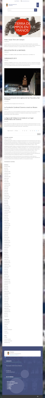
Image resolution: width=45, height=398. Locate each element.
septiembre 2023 (7, 176)
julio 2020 (6, 200)
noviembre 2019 (7, 208)
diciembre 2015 (7, 279)
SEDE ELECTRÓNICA (11, 381)
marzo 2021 (6, 193)
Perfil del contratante (8, 329)
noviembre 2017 (7, 242)
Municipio (6, 327)
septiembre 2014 (7, 293)
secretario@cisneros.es (25, 1)
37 (38, 130)
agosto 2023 (6, 178)
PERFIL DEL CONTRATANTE (12, 383)
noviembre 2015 (7, 281)
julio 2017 (6, 249)
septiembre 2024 (7, 173)
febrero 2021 (6, 195)
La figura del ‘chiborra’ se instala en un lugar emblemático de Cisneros (19, 118)
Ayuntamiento (6, 322)
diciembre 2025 (7, 166)
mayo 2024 (6, 174)
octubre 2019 (6, 210)
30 (26, 130)
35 (34, 130)
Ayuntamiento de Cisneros (13, 5)
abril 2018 (6, 235)
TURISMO (9, 387)
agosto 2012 (6, 308)
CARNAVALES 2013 (10, 58)
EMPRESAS (9, 388)
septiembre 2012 (7, 306)
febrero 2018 (6, 237)
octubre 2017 (6, 244)
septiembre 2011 (7, 311)
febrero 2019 (6, 220)
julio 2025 (6, 168)
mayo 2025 (6, 169)
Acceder (5, 337)
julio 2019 (6, 213)
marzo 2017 (6, 255)
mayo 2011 (6, 316)
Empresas (6, 324)
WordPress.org (7, 342)
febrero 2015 (6, 291)
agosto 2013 (6, 299)
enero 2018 (6, 239)
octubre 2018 (6, 227)
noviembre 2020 (7, 196)
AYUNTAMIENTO (10, 384)
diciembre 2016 (7, 261)
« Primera (16, 130)
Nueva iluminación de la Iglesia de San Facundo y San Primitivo (22, 98)
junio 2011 (6, 314)
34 (32, 130)
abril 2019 (6, 217)
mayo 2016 (6, 272)
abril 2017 (6, 254)
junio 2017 (6, 250)
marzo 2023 (6, 181)
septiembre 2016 (7, 266)
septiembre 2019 (7, 212)
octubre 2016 (6, 264)
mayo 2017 (6, 252)
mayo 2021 (6, 190)
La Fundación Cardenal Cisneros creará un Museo (20, 107)
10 (22, 130)
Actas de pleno (7, 321)
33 (30, 130)
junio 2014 (6, 294)
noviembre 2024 (7, 171)
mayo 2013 (6, 303)
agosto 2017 (6, 247)
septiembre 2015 (7, 282)
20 (24, 130)
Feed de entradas (7, 339)
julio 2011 (6, 313)
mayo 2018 (6, 234)
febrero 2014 (6, 298)
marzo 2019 (6, 218)
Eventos (5, 326)
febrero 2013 (6, 304)
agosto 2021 (6, 186)
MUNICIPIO (9, 385)
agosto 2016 (6, 267)
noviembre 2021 (7, 185)
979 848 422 (17, 1)
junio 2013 (6, 301)
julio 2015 (6, 284)
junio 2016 (6, 271)
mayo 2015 (6, 287)
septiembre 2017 (7, 245)
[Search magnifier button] (35, 10)
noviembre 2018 (7, 225)
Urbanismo (6, 332)
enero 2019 (6, 222)
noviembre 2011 (7, 309)
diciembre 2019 (7, 206)
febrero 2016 (6, 276)
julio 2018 (6, 230)
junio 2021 (6, 188)
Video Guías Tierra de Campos (14, 40)
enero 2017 (6, 259)
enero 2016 (6, 277)
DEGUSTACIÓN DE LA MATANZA (14, 50)
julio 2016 (6, 269)
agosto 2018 (6, 228)
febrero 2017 (6, 257)
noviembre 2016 (7, 262)
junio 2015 (6, 286)
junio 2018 (6, 232)
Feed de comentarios (8, 340)
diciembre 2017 (7, 240)
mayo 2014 (6, 296)
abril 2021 (6, 191)
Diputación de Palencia (14, 355)
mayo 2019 (6, 215)
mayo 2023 (6, 179)
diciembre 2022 (7, 183)
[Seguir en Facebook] (5, 357)
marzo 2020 (6, 205)
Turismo (5, 331)
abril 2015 (6, 289)
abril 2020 (6, 203)
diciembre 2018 (7, 223)
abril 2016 (6, 274)
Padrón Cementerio (7, 139)
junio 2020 (6, 201)
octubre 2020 (6, 198)
